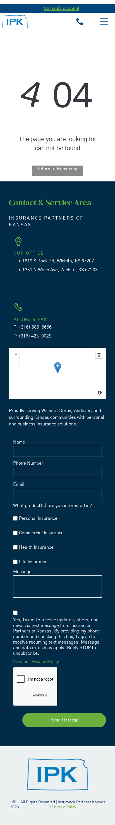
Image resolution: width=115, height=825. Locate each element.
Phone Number (28, 463)
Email (18, 484)
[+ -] (57, 373)
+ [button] (16, 354)
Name (19, 442)
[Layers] (99, 354)
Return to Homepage (57, 169)
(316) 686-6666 (35, 327)
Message (22, 572)
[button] (104, 22)
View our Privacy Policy (36, 661)
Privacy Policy (64, 807)
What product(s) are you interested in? (52, 505)
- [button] (16, 362)
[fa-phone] (9, 11)
